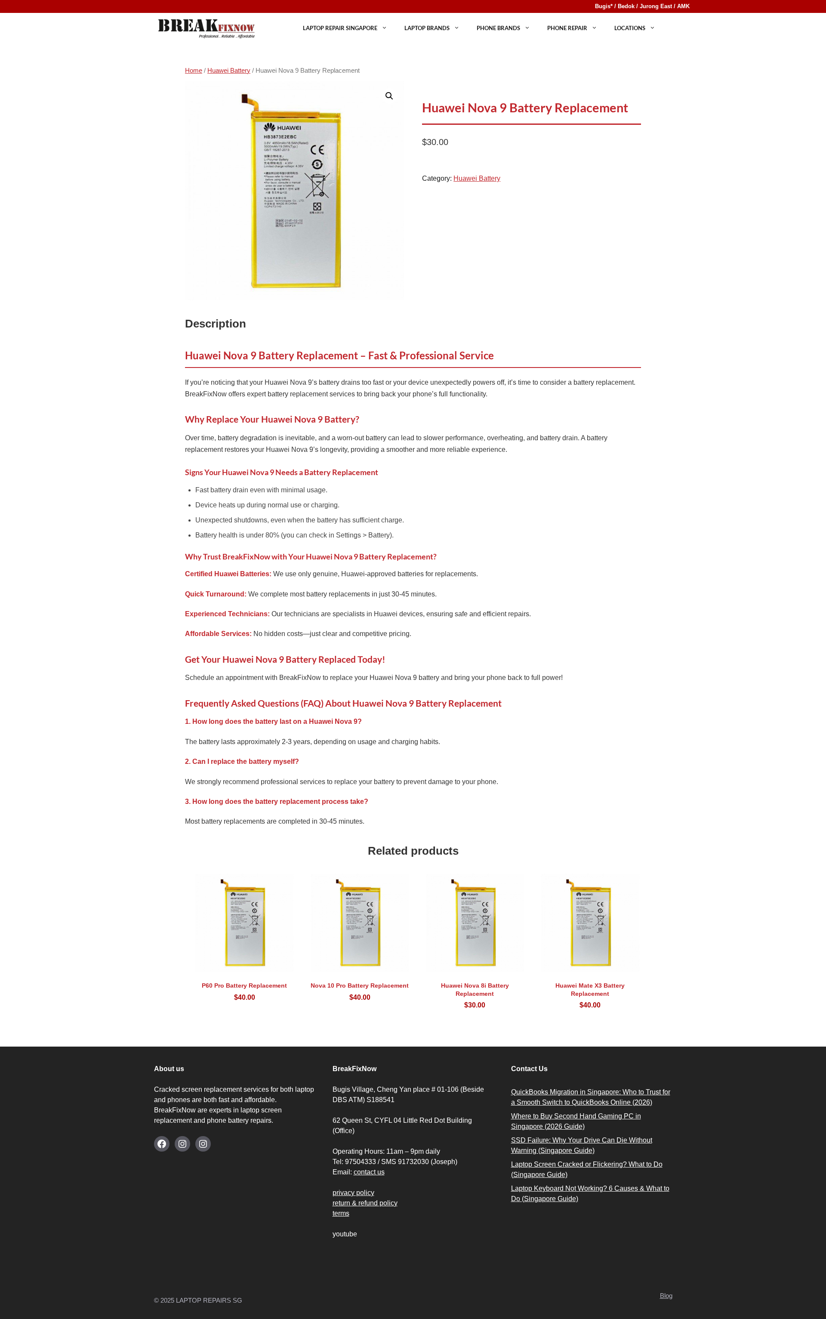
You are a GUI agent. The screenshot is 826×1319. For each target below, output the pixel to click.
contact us (369, 1172)
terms (341, 1213)
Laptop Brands (427, 28)
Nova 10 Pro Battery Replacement (360, 991)
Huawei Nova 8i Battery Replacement (475, 995)
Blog (666, 1295)
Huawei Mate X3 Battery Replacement (590, 995)
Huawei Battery (228, 70)
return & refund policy (365, 1203)
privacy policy (353, 1192)
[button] (389, 96)
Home (193, 70)
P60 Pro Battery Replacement (244, 991)
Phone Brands (498, 28)
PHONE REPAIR (567, 28)
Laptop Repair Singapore (340, 28)
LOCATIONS (629, 28)
